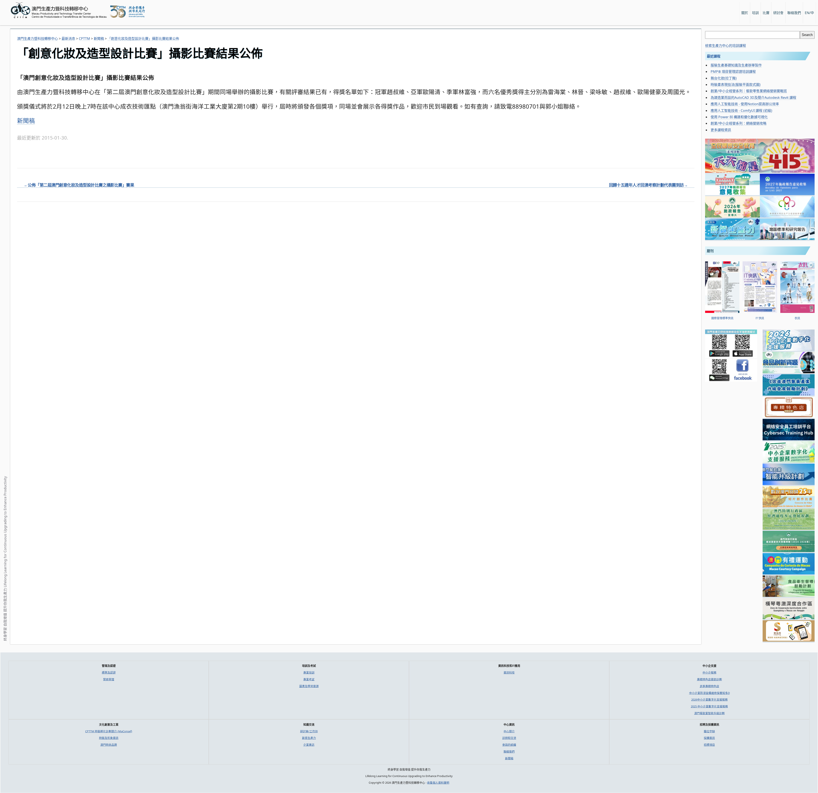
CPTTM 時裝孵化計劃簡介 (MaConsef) (108, 731)
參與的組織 (509, 745)
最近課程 (713, 56)
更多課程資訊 (721, 130)
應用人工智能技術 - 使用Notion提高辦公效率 (745, 104)
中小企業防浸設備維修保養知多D (709, 693)
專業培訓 (308, 672)
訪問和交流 (509, 738)
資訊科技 (509, 672)
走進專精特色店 (709, 686)
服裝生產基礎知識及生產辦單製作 (736, 65)
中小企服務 (709, 672)
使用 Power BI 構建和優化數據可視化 (739, 117)
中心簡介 (509, 731)
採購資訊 (709, 738)
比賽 (766, 12)
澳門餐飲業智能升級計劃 (709, 713)
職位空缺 (709, 731)
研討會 (778, 12)
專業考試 (308, 679)
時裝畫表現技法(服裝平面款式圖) (735, 84)
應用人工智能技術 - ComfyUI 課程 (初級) (741, 110)
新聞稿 (26, 121)
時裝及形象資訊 (108, 738)
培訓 (755, 12)
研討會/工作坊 (309, 731)
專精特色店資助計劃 (709, 679)
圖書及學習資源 (309, 686)
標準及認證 (109, 672)
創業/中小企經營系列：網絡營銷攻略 (738, 123)
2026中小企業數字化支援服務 (709, 699)
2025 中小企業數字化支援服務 (709, 706)
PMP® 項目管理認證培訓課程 (733, 71)
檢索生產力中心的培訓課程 (725, 45)
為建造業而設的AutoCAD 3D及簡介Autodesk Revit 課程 (753, 97)
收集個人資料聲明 (438, 782)
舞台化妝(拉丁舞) (724, 78)
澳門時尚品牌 (108, 745)
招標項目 (709, 745)
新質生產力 (309, 738)
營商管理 (108, 679)
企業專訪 (308, 745)
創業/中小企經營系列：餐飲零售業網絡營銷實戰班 (749, 91)
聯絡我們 (509, 751)
